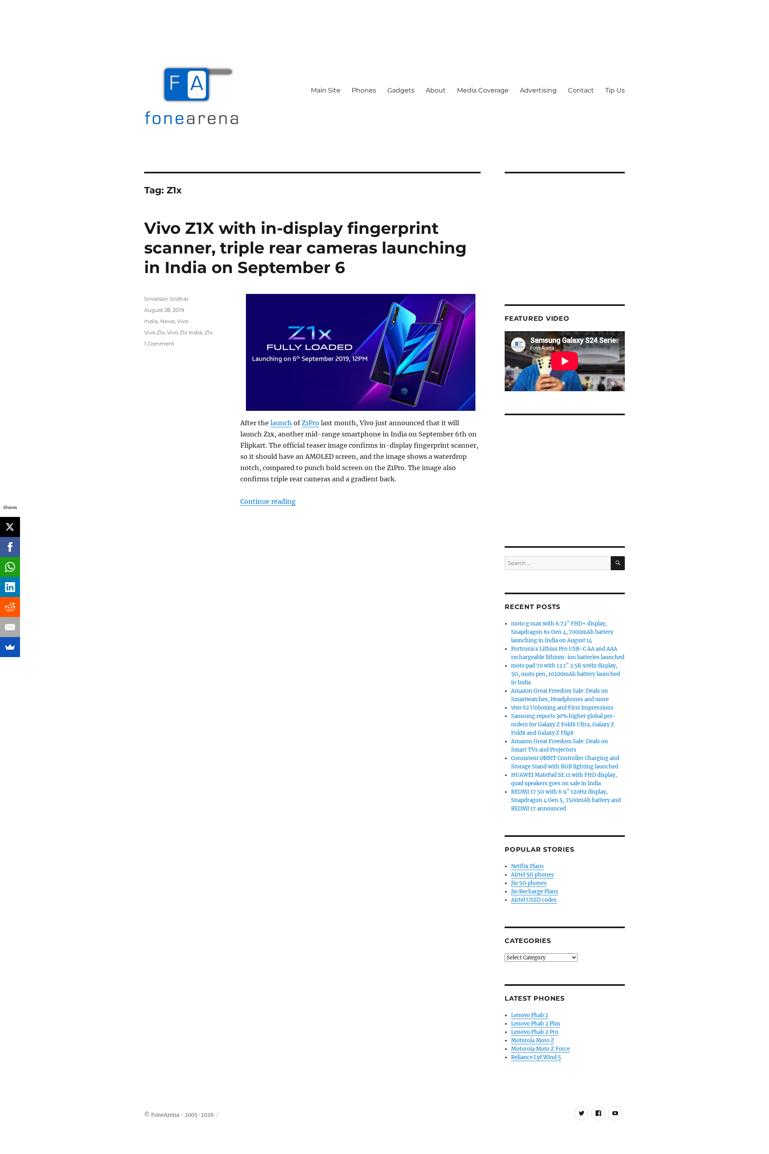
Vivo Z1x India (184, 332)
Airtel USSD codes (534, 900)
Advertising (538, 90)
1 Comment (159, 343)
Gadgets (401, 90)
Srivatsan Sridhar (166, 299)
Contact (581, 90)
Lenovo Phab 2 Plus (535, 1023)
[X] (10, 527)
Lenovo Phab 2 (529, 1015)
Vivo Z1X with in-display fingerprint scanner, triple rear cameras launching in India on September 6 (305, 247)
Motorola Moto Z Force (540, 1048)
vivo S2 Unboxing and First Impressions (562, 707)
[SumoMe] (10, 647)
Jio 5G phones (529, 883)
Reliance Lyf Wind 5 (536, 1057)
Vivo (182, 321)
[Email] (10, 627)
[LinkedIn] (10, 587)
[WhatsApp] (10, 567)
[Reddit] (10, 607)
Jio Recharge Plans (534, 891)
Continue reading (268, 501)
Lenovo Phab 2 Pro (534, 1032)
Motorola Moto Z (532, 1040)
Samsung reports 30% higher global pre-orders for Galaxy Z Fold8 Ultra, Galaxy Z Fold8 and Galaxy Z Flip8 (563, 724)
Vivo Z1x (154, 332)
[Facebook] (10, 547)
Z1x (209, 332)
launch (281, 423)
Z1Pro (310, 423)
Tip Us (615, 90)
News (167, 321)
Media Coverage (483, 90)
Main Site (325, 90)
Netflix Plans (527, 866)
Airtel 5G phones (532, 874)
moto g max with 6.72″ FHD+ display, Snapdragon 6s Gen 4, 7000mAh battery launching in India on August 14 (562, 632)
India (151, 321)
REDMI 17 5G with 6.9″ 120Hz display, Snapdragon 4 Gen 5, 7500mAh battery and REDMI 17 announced (566, 800)
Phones (364, 90)
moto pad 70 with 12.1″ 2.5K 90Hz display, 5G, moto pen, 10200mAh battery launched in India (565, 674)
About (436, 90)
